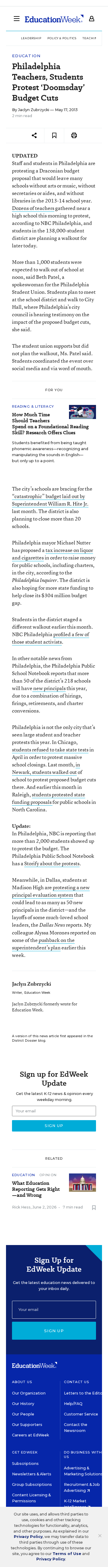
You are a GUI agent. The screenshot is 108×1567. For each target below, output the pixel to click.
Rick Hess (21, 1207)
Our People (23, 1414)
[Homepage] (54, 19)
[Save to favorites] (54, 135)
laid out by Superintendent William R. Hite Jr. (50, 500)
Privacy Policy (28, 1536)
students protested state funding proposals (48, 798)
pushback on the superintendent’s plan (43, 944)
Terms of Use (66, 1553)
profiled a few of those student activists (50, 638)
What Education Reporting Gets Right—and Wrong (36, 1189)
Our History (23, 1403)
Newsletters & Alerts (31, 1474)
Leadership (31, 38)
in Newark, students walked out (46, 768)
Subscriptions (25, 1463)
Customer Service (81, 1414)
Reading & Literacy (33, 406)
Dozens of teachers (33, 208)
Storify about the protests (52, 863)
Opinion (48, 1175)
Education (26, 56)
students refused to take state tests (50, 749)
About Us (22, 1382)
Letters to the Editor (84, 1393)
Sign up (54, 1330)
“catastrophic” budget (36, 496)
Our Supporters (27, 1424)
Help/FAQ (73, 1403)
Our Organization (29, 1393)
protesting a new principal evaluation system (51, 891)
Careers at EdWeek (30, 1435)
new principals (49, 688)
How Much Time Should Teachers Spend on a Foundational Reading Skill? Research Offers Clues (50, 424)
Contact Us (76, 1382)
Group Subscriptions (32, 1484)
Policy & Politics (61, 38)
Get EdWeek (25, 1452)
